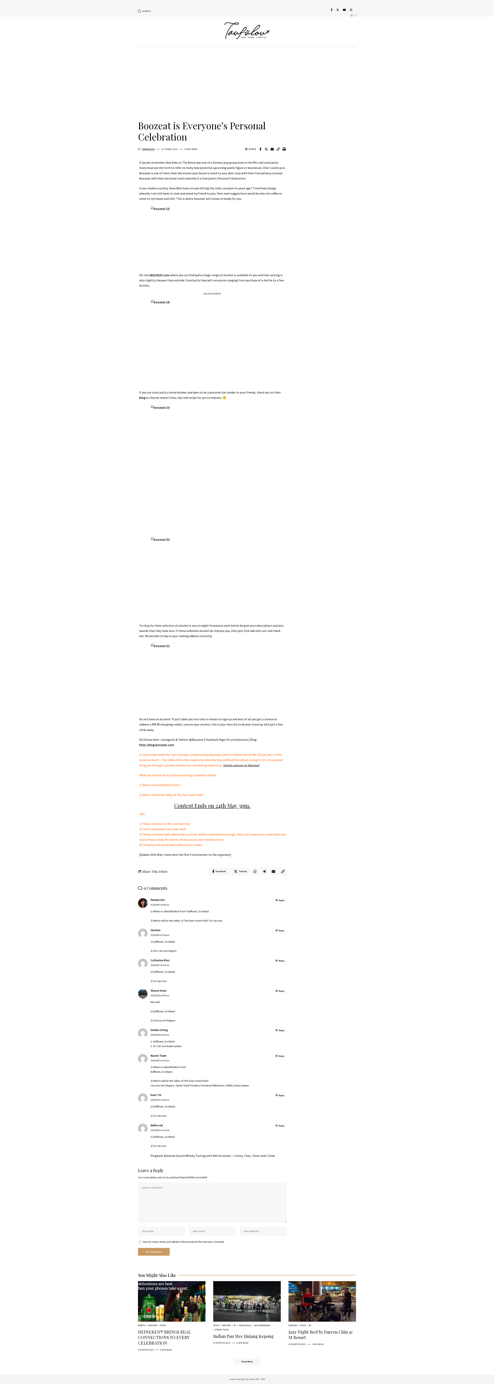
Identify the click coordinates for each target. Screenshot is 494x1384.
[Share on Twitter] (266, 149)
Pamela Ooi (158, 900)
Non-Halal (245, 1325)
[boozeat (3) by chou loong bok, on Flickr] (212, 463)
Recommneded (262, 1325)
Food (163, 1325)
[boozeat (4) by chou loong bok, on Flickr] (212, 342)
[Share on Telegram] (264, 871)
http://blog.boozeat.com (156, 745)
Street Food (222, 1329)
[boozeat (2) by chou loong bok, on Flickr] (212, 237)
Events (141, 1325)
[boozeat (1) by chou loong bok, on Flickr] (212, 677)
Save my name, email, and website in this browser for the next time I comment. (184, 1241)
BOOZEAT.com (159, 275)
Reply (281, 900)
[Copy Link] (278, 149)
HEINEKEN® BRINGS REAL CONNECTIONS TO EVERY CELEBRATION (164, 1337)
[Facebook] (331, 10)
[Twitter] (337, 10)
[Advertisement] (212, 88)
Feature (152, 1325)
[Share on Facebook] (260, 149)
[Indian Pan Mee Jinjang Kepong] (247, 1301)
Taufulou (148, 149)
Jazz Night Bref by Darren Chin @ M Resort (320, 1334)
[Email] (272, 149)
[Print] (284, 149)
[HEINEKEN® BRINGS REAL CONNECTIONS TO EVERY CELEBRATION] (172, 1301)
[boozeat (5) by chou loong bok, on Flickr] (212, 577)
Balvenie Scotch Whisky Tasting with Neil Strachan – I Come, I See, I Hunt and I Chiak (219, 1156)
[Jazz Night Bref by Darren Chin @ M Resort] (322, 1301)
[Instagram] (351, 10)
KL (235, 1325)
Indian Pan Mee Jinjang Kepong (243, 1336)
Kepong (226, 1325)
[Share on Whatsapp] (255, 871)
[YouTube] (344, 10)
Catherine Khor (160, 960)
